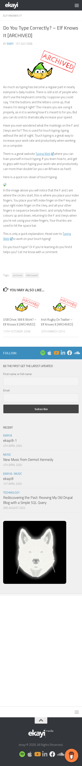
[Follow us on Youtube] (56, 352)
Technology (11, 492)
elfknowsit (32, 275)
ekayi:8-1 (10, 440)
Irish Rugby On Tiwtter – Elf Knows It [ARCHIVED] (57, 322)
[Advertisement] (41, 649)
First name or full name (17, 374)
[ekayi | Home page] (14, 5)
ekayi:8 (7, 435)
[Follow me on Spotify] (42, 352)
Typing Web (43, 153)
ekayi (10, 44)
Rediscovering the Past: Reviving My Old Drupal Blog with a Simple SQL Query (38, 500)
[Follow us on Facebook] (69, 352)
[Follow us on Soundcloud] (76, 352)
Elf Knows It (12, 15)
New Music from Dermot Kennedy (28, 459)
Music (7, 454)
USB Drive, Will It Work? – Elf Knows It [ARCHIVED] (19, 322)
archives (17, 275)
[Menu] (76, 5)
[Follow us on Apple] (49, 352)
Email (6, 390)
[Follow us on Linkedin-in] (62, 352)
